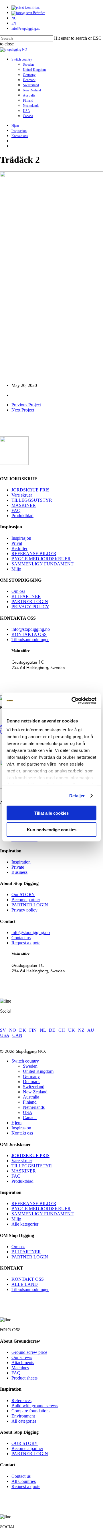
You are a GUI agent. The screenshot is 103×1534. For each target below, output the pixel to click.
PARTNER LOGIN (29, 601)
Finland (30, 1102)
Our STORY (23, 894)
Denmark (31, 1081)
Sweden (30, 1066)
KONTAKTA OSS (29, 634)
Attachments (22, 1362)
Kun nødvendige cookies (51, 829)
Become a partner (27, 1448)
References (21, 1400)
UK (71, 1030)
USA (4, 1035)
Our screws (21, 1357)
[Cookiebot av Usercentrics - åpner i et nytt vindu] (72, 700)
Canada (30, 1117)
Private (17, 867)
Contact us (21, 937)
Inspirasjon (21, 538)
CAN (17, 1035)
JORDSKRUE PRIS (30, 489)
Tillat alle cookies (51, 812)
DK (22, 1030)
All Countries (23, 1481)
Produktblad (22, 515)
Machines (20, 1367)
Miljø (16, 569)
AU (90, 1030)
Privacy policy (24, 909)
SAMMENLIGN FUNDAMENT (42, 563)
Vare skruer (21, 495)
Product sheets (24, 1378)
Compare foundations (30, 1410)
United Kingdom (38, 1071)
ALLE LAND (24, 1284)
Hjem (16, 1122)
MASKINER (23, 505)
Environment (23, 1415)
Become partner (25, 899)
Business (19, 872)
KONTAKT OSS (27, 1279)
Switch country (25, 1061)
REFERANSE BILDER (33, 553)
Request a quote (25, 942)
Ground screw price (29, 1352)
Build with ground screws (34, 1405)
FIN (33, 1030)
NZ (81, 1030)
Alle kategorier (24, 1224)
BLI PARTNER (26, 596)
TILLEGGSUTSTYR (31, 500)
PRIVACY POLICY (30, 606)
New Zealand (35, 1091)
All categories (23, 1421)
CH (61, 1030)
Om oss (18, 591)
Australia (31, 1097)
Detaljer (77, 795)
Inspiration (21, 862)
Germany (31, 1076)
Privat (16, 543)
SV (3, 1030)
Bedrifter (19, 548)
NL (43, 1030)
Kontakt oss (22, 1133)
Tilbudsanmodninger (30, 639)
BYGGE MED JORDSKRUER (41, 558)
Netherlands (34, 1107)
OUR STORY (24, 1443)
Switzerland (33, 1086)
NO (12, 1030)
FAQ (16, 510)
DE (52, 1030)
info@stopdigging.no (30, 629)
